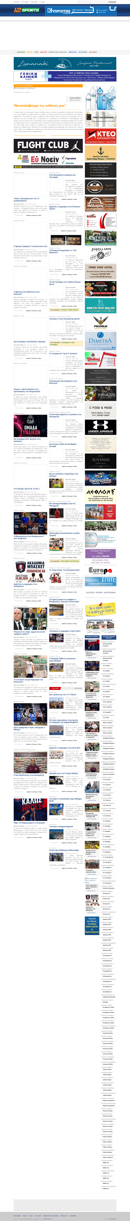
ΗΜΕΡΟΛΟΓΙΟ (73, 52)
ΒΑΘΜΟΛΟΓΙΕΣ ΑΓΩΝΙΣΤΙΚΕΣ (51, 1215)
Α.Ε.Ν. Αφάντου (107, 702)
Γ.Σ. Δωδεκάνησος (108, 857)
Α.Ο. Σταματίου (107, 712)
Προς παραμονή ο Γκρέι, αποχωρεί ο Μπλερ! (92, 886)
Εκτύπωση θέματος (74, 98)
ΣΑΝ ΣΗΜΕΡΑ (93, 52)
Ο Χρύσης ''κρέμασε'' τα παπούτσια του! (30, 246)
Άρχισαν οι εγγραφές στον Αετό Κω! (64, 748)
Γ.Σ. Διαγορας (106, 821)
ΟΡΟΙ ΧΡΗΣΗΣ (25, 2)
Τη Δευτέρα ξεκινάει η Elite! (91, 871)
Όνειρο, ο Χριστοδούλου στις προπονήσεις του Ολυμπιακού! (27, 390)
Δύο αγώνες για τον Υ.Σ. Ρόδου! (62, 694)
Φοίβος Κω (106, 1162)
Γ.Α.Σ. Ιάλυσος (107, 779)
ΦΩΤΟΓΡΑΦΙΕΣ (82, 52)
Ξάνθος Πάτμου (107, 1069)
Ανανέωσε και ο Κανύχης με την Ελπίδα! (91, 852)
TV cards (42, 2)
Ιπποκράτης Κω (107, 955)
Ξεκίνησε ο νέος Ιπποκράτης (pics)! (64, 319)
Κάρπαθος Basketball (109, 997)
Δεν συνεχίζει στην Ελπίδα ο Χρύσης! (29, 342)
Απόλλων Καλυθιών (108, 774)
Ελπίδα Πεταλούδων (109, 888)
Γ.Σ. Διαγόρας (106, 826)
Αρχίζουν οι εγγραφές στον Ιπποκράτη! (90, 908)
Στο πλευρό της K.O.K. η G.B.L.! (27, 489)
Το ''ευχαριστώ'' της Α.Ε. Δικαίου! (63, 353)
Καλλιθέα (105, 1002)
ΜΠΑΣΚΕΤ (30, 52)
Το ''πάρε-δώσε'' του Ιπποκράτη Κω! (64, 570)
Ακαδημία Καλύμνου (108, 738)
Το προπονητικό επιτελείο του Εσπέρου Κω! (91, 833)
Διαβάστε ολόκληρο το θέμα (32, 215)
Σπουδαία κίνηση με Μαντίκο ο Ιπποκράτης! (91, 714)
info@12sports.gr (48, 1219)
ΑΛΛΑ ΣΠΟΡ (43, 52)
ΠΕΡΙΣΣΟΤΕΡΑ (78, 688)
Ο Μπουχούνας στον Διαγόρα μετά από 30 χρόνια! (92, 674)
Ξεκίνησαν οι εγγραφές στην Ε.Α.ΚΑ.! (65, 631)
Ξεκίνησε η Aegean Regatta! (61, 826)
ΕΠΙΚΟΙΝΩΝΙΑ (34, 2)
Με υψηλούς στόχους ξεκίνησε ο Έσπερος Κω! (92, 815)
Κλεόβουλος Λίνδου (108, 1007)
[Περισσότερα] (30, 176)
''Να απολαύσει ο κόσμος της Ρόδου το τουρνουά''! (92, 735)
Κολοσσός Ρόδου (108, 1033)
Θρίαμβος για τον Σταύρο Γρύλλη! (63, 773)
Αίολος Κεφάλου (107, 722)
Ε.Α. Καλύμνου (107, 862)
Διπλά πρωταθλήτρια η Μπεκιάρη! (64, 850)
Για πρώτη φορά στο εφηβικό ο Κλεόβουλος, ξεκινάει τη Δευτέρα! (64, 600)
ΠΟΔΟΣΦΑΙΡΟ (21, 52)
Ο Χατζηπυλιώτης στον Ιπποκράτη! (29, 775)
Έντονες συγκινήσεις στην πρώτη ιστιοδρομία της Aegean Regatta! (63, 721)
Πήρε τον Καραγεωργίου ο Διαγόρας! (29, 823)
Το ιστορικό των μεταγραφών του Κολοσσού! (91, 695)
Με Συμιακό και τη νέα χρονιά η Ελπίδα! (92, 796)
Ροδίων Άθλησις (107, 1136)
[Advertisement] (65, 34)
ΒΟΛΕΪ (36, 52)
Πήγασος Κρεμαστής (109, 1100)
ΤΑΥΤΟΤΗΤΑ (17, 2)
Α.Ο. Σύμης (106, 717)
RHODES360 (113, 1219)
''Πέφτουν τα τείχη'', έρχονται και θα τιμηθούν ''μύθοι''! (92, 754)
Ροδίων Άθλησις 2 (108, 1157)
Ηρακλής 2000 (107, 919)
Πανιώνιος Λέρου (108, 1111)
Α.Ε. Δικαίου (106, 665)
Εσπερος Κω (106, 893)
